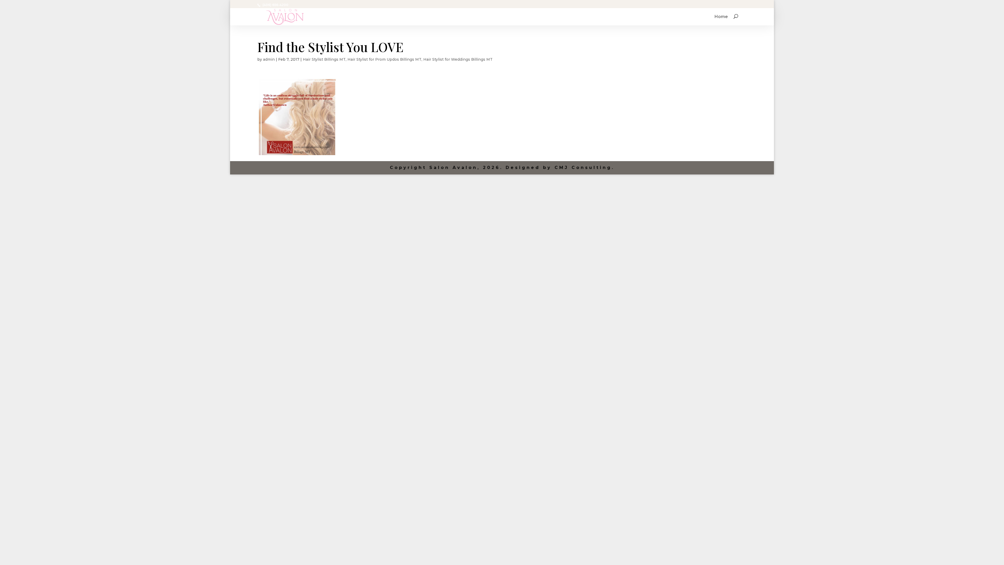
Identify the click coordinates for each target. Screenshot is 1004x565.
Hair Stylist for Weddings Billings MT (458, 59)
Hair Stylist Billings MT (324, 59)
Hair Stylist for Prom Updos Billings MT (384, 59)
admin (269, 59)
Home (721, 17)
